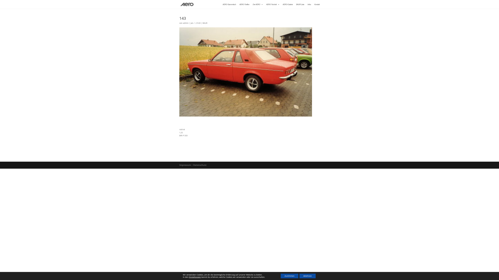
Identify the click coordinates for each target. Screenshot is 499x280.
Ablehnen (307, 276)
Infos (309, 4)
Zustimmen (289, 276)
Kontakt (317, 4)
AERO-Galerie (288, 4)
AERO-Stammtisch (229, 4)
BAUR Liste (300, 4)
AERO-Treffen (244, 4)
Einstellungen (195, 277)
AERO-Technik (271, 4)
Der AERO (256, 4)
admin (186, 23)
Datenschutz (199, 165)
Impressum (185, 165)
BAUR (205, 23)
